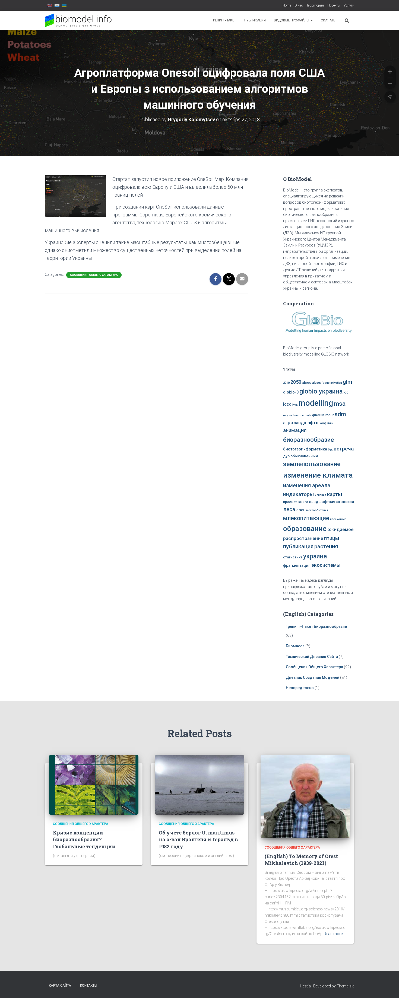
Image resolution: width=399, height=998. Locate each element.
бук (330, 449)
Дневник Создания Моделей (313, 677)
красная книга (295, 502)
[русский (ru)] (57, 5)
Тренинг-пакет (223, 20)
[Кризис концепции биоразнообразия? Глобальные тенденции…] (93, 784)
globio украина (321, 391)
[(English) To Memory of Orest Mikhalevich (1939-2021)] (305, 796)
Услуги (349, 5)
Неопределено (300, 688)
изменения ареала (306, 485)
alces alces (311, 382)
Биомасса (295, 646)
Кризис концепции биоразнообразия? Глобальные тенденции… (86, 839)
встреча (344, 449)
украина (315, 556)
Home (287, 5)
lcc (346, 392)
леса (289, 509)
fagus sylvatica (332, 383)
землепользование (311, 464)
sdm (340, 414)
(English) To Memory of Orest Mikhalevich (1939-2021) (301, 859)
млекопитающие (306, 518)
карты (334, 494)
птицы (331, 538)
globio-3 (291, 392)
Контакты (88, 985)
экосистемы (325, 565)
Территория (315, 5)
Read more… (334, 934)
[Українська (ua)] (64, 5)
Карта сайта (60, 985)
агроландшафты (301, 422)
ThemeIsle (345, 986)
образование (305, 528)
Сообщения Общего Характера (94, 274)
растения (326, 546)
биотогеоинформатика (305, 449)
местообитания (317, 510)
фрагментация (297, 565)
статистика (292, 557)
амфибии (326, 423)
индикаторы (298, 494)
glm (347, 382)
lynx (294, 405)
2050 (295, 382)
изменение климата (318, 475)
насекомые (338, 519)
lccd (287, 404)
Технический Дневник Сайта (312, 656)
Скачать (328, 20)
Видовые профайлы (292, 20)
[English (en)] (49, 5)
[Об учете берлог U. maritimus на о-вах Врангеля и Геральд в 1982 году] (199, 784)
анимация (295, 430)
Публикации (255, 20)
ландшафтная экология (331, 502)
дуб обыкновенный (300, 456)
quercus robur (323, 415)
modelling (315, 403)
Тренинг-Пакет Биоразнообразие (316, 626)
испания (320, 495)
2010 (286, 383)
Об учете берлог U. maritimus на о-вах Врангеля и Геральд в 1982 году (198, 839)
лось (300, 510)
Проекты (333, 5)
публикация (298, 546)
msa (340, 403)
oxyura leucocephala (297, 415)
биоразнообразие (308, 439)
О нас (298, 5)
